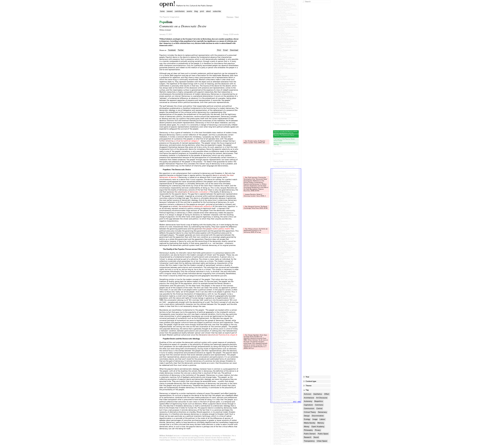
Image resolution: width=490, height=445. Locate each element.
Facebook (172, 50)
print (202, 11)
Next (237, 17)
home (162, 11)
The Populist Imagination (169, 17)
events (189, 11)
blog (196, 11)
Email (225, 50)
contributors (180, 11)
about (208, 11)
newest (170, 11)
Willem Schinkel (165, 30)
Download (234, 50)
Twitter (180, 50)
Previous (229, 17)
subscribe (217, 11)
